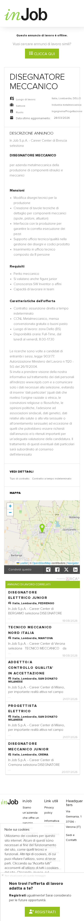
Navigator (73, 563)
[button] (42, 528)
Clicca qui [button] (44, 54)
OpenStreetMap (41, 563)
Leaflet (23, 563)
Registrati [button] (45, 912)
